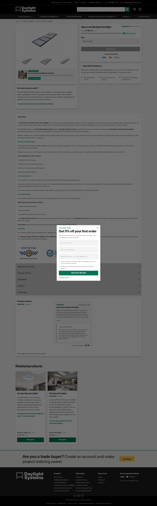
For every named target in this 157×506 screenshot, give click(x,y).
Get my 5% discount (78, 273)
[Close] (97, 228)
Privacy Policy (64, 277)
